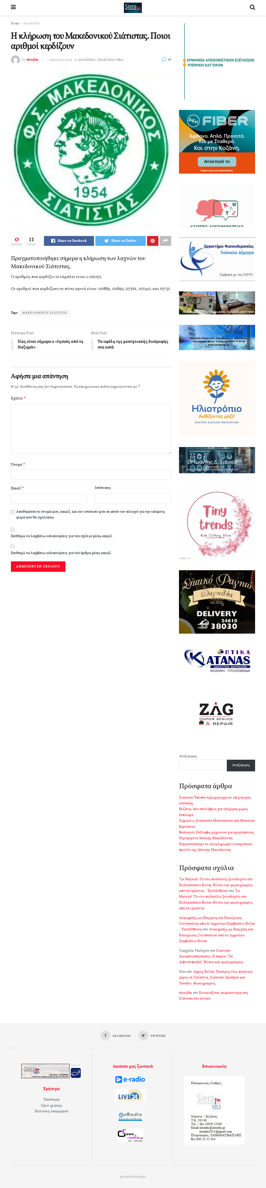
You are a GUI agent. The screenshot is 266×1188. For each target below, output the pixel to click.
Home (15, 24)
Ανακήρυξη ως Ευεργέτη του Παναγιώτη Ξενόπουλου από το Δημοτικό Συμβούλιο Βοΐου (216, 935)
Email (17, 488)
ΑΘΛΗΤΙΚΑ (31, 24)
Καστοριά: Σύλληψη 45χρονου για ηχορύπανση (216, 832)
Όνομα (18, 464)
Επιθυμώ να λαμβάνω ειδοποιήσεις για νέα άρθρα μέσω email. (61, 553)
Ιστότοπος (103, 487)
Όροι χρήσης (51, 1105)
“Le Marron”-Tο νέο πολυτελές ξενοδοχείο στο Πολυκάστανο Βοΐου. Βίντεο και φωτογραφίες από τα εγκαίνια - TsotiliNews (216, 885)
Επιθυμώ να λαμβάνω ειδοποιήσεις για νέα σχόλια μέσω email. (61, 536)
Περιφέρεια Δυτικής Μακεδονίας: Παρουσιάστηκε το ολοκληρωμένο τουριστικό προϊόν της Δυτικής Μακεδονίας (215, 844)
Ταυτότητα (51, 1099)
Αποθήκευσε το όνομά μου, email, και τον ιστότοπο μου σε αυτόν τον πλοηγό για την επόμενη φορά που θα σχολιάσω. (90, 514)
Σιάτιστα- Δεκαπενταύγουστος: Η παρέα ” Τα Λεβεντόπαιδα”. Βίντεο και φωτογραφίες (211, 956)
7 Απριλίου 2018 (59, 60)
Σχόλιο (18, 398)
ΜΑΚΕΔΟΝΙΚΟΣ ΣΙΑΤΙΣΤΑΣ (44, 313)
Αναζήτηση (188, 756)
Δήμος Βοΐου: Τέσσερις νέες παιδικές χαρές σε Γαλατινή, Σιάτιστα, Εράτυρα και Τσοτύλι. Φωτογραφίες (216, 977)
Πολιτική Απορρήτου (51, 1111)
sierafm (32, 60)
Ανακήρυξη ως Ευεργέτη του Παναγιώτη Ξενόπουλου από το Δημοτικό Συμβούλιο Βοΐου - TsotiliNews (217, 924)
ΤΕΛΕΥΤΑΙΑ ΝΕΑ (110, 60)
